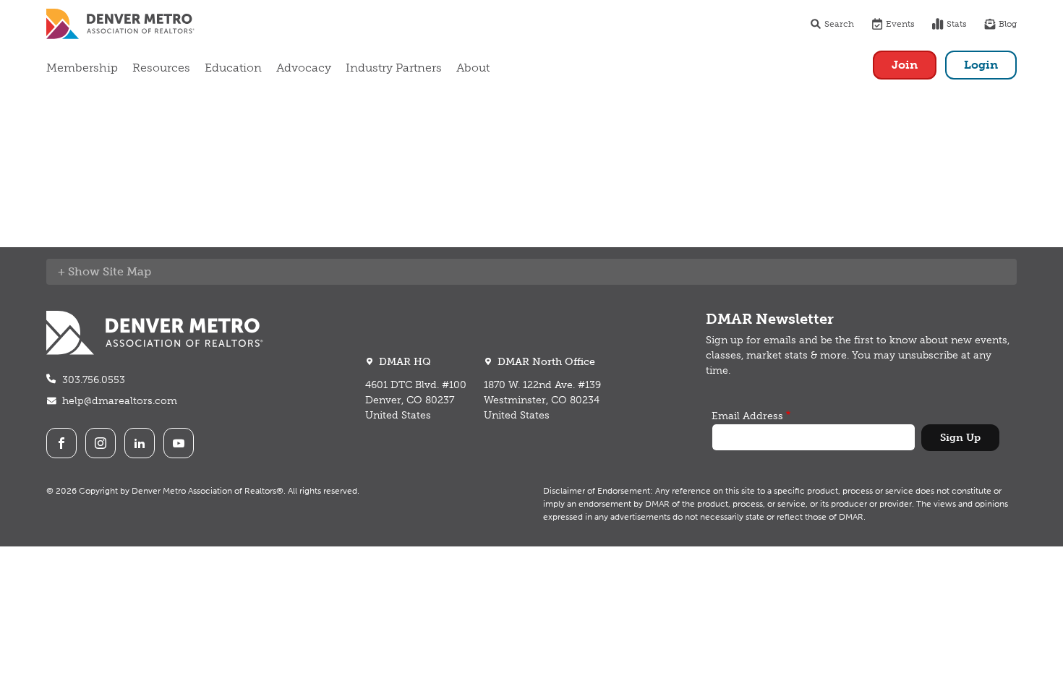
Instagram (100, 443)
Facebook (61, 443)
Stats (957, 24)
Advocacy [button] (303, 67)
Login (981, 65)
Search (839, 24)
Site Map (127, 271)
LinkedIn (139, 443)
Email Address (747, 416)
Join (905, 65)
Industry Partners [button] (394, 67)
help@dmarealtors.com (119, 401)
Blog (1008, 24)
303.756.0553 (93, 380)
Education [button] (233, 67)
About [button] (473, 67)
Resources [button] (161, 67)
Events (900, 24)
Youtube (178, 443)
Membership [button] (82, 67)
